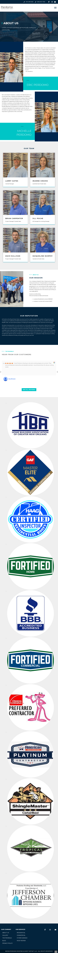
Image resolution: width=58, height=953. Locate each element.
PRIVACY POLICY (7, 943)
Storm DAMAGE (22, 938)
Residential (21, 932)
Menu (55, 7)
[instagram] (52, 2)
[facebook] (49, 2)
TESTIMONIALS (7, 938)
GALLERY (5, 935)
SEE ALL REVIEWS (29, 389)
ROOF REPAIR (21, 940)
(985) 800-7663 (41, 1)
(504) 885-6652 (29, 1)
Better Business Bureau (22, 320)
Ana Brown (11, 379)
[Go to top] (56, 952)
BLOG (4, 940)
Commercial (21, 935)
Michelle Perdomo (25, 94)
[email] (55, 1)
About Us (5, 932)
